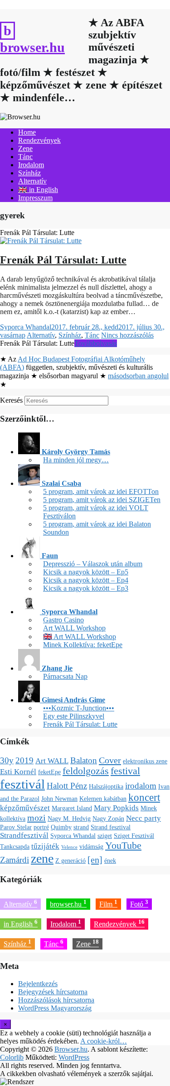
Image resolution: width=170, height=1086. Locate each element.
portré (41, 827)
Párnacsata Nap (65, 676)
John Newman (59, 798)
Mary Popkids (116, 808)
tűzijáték (45, 846)
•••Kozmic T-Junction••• (78, 708)
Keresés (11, 400)
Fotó (139, 903)
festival (125, 771)
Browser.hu (32, 47)
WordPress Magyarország (55, 1008)
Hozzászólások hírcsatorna (56, 1000)
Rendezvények (39, 140)
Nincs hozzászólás (127, 335)
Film (108, 903)
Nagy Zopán (108, 818)
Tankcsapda (14, 846)
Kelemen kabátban (102, 798)
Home (27, 132)
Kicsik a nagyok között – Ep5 (85, 572)
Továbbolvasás (95, 343)
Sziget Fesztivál (134, 835)
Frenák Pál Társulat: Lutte (63, 260)
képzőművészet (25, 808)
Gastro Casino (63, 620)
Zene (25, 148)
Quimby (61, 827)
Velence (69, 847)
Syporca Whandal (25, 327)
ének (110, 860)
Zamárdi (14, 860)
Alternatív (32, 181)
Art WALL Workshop (74, 628)
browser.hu (68, 903)
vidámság (91, 846)
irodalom (140, 785)
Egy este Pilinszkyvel (73, 716)
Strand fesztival (111, 827)
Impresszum (35, 198)
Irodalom (31, 165)
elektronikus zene (145, 761)
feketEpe (49, 772)
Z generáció (70, 860)
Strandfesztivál (24, 835)
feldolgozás (86, 771)
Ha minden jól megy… (76, 460)
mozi (36, 818)
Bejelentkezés (38, 983)
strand (81, 827)
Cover (110, 760)
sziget (104, 835)
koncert (144, 797)
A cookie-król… (103, 1041)
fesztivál (22, 784)
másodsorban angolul (138, 376)
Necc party (143, 818)
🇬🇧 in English (38, 189)
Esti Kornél (18, 771)
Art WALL (51, 761)
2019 (24, 760)
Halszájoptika (106, 786)
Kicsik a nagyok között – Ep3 (85, 588)
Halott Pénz (67, 785)
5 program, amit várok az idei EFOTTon (101, 491)
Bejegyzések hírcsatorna (52, 992)
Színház (29, 173)
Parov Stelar (16, 827)
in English (21, 923)
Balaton (83, 760)
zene (42, 858)
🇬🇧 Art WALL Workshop (79, 636)
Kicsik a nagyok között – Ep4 (85, 580)
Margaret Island (72, 808)
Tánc (25, 156)
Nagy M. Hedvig (69, 818)
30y (7, 760)
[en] (94, 860)
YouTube (123, 845)
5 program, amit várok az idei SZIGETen (101, 499)
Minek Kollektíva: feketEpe (82, 645)
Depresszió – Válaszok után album (92, 564)
